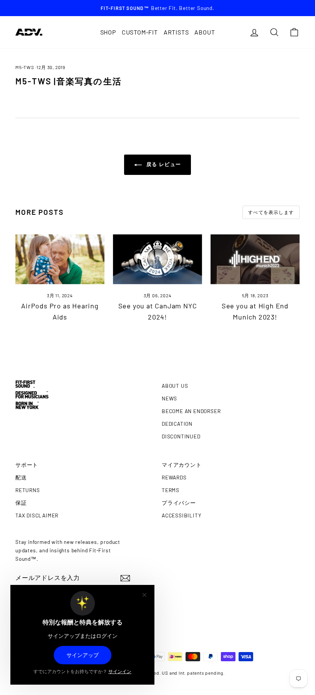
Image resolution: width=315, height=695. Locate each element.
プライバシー (179, 502)
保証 (21, 502)
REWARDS (174, 477)
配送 (21, 477)
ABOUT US (175, 385)
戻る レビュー (163, 164)
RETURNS (27, 490)
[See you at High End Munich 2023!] (255, 259)
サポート (26, 464)
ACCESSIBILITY (181, 515)
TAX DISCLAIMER (36, 515)
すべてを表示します (271, 212)
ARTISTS (176, 32)
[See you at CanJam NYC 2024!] (157, 259)
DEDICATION (177, 423)
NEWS (169, 398)
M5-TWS (24, 67)
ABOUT (204, 32)
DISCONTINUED (181, 436)
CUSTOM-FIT (140, 32)
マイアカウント (182, 464)
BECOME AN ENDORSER (191, 411)
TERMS (170, 490)
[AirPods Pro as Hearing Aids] (59, 259)
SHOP (108, 32)
